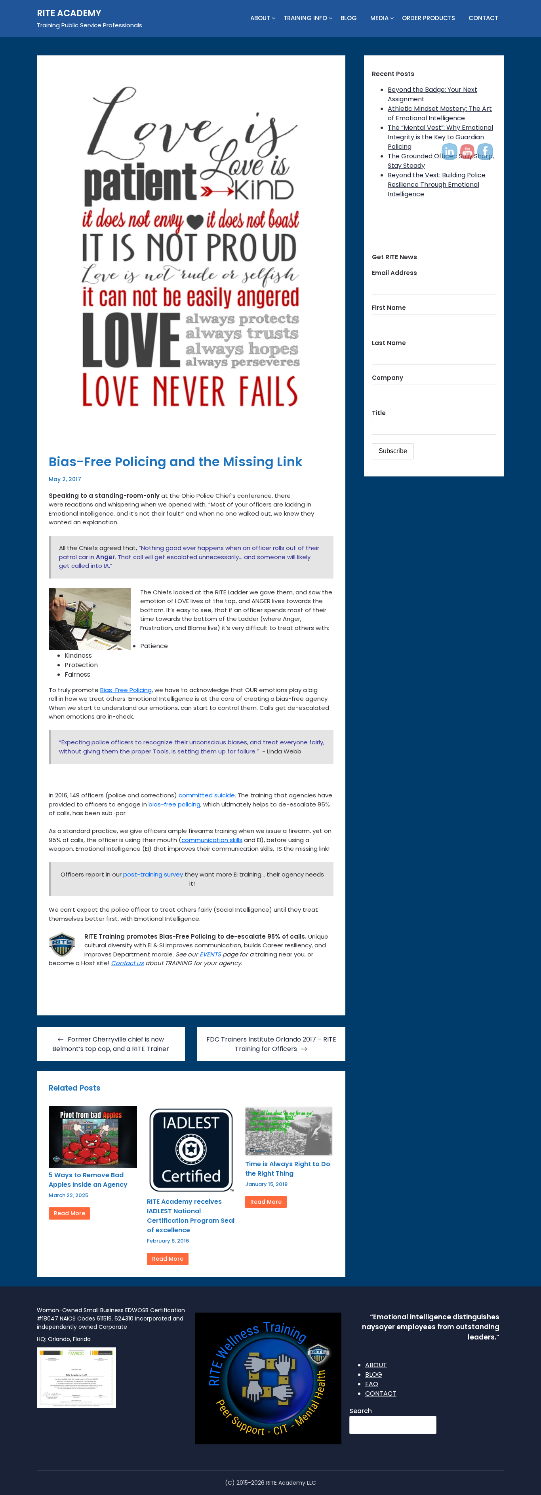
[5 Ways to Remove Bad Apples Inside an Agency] (93, 1165)
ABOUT (260, 18)
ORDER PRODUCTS (428, 18)
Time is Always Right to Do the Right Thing (287, 1168)
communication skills (211, 840)
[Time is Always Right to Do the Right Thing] (289, 1154)
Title (379, 413)
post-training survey (153, 874)
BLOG (349, 18)
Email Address (394, 273)
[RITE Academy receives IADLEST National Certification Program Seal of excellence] (191, 1192)
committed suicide (207, 795)
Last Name (389, 343)
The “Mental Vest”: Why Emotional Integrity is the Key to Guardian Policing (440, 137)
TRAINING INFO (305, 18)
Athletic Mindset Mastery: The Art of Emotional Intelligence (440, 113)
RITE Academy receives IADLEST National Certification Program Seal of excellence (190, 1216)
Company (387, 378)
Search (360, 1410)
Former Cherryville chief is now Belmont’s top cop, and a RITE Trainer (110, 1044)
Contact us (127, 963)
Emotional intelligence (412, 1317)
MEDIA (379, 18)
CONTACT (483, 18)
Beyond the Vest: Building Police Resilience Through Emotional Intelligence (437, 185)
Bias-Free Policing (126, 690)
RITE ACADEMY (69, 13)
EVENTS (210, 954)
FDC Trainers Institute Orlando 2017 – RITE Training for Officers (271, 1044)
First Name (389, 308)
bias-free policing (174, 804)
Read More (69, 1213)
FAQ (371, 1384)
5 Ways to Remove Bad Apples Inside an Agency (88, 1180)
